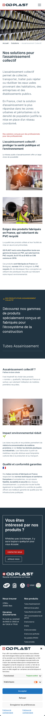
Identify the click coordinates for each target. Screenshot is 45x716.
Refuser (22, 698)
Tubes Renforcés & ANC (32, 612)
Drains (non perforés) (31, 634)
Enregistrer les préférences (22, 705)
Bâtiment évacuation (31, 608)
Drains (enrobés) (30, 630)
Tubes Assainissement (21, 346)
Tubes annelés (29, 642)
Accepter (22, 691)
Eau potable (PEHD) (31, 638)
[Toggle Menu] (39, 5)
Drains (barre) (29, 622)
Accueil (5, 43)
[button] (41, 648)
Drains (26, 626)
